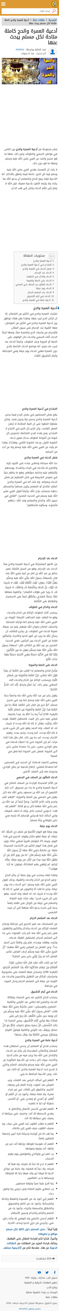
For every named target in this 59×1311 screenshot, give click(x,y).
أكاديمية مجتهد (12, 1247)
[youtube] (39, 1272)
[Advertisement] (29, 116)
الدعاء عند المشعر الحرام (39, 292)
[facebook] (54, 1272)
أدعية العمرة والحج (42, 261)
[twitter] (47, 1272)
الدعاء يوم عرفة (43, 288)
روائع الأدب (51, 1287)
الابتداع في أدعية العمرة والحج (36, 265)
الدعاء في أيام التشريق (38, 296)
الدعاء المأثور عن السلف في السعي (33, 284)
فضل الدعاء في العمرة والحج (37, 269)
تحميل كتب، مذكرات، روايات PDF (41, 1278)
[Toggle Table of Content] (50, 256)
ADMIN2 (20, 49)
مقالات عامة (51, 1297)
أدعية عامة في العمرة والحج (36, 300)
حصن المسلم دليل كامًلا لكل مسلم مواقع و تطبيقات (31, 1231)
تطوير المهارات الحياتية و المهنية (40, 1283)
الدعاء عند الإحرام (43, 273)
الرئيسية (53, 20)
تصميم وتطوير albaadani (29, 1309)
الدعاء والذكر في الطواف (38, 276)
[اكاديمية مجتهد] (54, 4)
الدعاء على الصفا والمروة (39, 280)
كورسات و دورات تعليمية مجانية (41, 1292)
